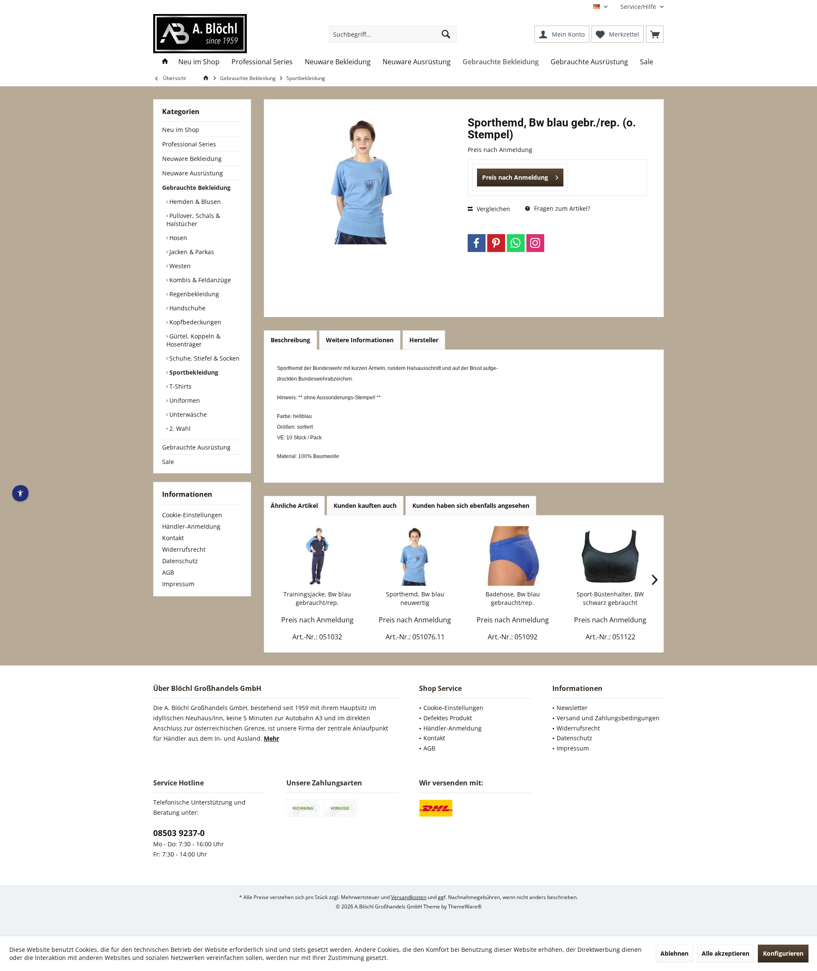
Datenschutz (180, 561)
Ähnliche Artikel (294, 505)
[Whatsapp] (516, 243)
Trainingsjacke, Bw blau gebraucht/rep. (317, 598)
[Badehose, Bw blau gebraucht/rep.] (512, 556)
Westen (179, 266)
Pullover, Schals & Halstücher (193, 220)
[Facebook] (477, 243)
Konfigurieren (783, 953)
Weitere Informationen (360, 340)
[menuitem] (639, 6)
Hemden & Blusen (194, 202)
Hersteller (423, 340)
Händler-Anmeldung (191, 526)
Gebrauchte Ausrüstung (196, 447)
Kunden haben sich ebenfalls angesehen (470, 505)
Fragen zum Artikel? (561, 208)
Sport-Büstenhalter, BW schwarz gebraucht (610, 598)
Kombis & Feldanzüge (199, 280)
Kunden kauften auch (365, 505)
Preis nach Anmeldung (515, 177)
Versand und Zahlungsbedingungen (608, 718)
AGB (168, 572)
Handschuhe (187, 308)
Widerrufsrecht (184, 549)
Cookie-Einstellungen (192, 515)
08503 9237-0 (179, 833)
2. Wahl (179, 428)
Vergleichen (492, 209)
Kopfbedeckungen (194, 322)
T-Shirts (179, 386)
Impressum (178, 584)
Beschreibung (290, 340)
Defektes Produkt (447, 718)
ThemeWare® (465, 906)
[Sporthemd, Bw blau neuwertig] (415, 556)
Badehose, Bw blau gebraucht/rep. (513, 598)
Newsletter (572, 708)
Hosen (177, 238)
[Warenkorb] (655, 34)
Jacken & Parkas (191, 252)
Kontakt (173, 538)
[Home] (165, 62)
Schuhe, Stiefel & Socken (204, 358)
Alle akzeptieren (725, 953)
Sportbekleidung (193, 372)
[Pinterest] (496, 243)
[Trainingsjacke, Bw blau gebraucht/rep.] (317, 556)
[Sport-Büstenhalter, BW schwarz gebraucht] (610, 556)
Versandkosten (408, 897)
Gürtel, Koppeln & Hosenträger (193, 340)
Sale (168, 462)
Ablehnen (674, 953)
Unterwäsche (187, 414)
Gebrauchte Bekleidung (196, 187)
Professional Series (189, 144)
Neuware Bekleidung (192, 159)
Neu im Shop (180, 130)
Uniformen (184, 400)
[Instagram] (535, 243)
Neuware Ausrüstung (192, 173)
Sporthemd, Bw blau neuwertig (415, 598)
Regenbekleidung (193, 294)
